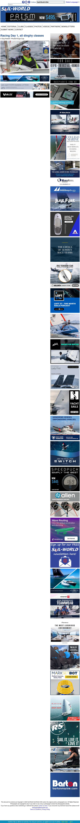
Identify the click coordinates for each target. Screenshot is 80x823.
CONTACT (19, 29)
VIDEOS (46, 26)
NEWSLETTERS (68, 26)
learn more (65, 822)
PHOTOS (38, 26)
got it (71, 822)
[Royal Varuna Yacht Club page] (46, 53)
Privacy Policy (46, 809)
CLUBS (21, 26)
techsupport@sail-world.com (40, 807)
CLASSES (29, 26)
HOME (3, 26)
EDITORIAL (12, 26)
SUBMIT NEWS (7, 29)
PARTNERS (55, 26)
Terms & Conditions (35, 809)
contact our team (43, 806)
